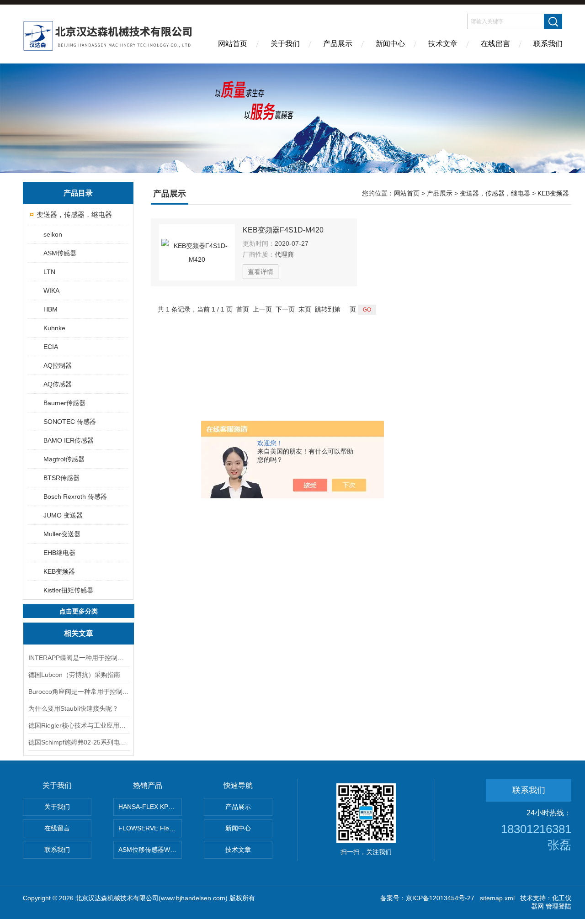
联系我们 (548, 44)
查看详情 (260, 271)
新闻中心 (390, 44)
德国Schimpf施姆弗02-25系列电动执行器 (78, 742)
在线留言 (495, 44)
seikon (52, 234)
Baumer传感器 (64, 403)
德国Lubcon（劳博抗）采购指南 (74, 674)
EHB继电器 (59, 552)
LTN (49, 271)
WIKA (51, 290)
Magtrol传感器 (64, 459)
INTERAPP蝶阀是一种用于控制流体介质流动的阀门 (78, 657)
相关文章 (78, 633)
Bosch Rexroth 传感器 (75, 496)
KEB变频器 (59, 571)
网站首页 (232, 44)
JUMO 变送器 (63, 515)
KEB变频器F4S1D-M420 (283, 230)
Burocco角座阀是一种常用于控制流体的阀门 (78, 691)
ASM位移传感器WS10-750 (150, 849)
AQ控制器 (57, 365)
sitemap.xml (497, 898)
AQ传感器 (57, 384)
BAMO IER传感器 (68, 440)
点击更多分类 (78, 611)
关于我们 (285, 44)
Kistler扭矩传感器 (68, 590)
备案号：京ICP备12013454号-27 (427, 898)
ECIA (50, 346)
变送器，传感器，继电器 (74, 214)
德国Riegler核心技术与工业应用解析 (78, 725)
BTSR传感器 (61, 477)
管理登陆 (558, 906)
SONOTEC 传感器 (69, 421)
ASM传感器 (59, 253)
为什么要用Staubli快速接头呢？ (73, 708)
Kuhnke (54, 328)
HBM (50, 309)
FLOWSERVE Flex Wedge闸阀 (150, 828)
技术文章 (442, 44)
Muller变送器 (61, 534)
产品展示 (337, 44)
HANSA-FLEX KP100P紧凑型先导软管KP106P (150, 806)
